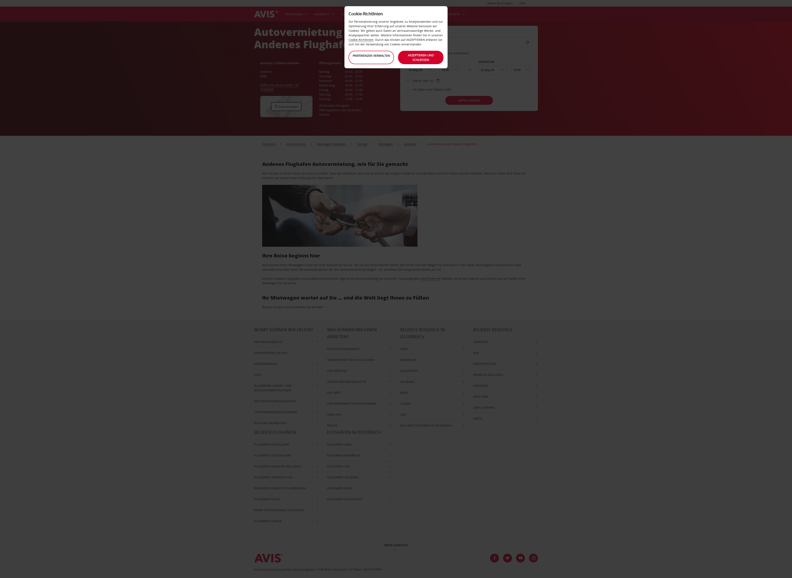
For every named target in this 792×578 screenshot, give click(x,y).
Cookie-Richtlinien (361, 40)
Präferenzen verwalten (371, 56)
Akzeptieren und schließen (421, 57)
